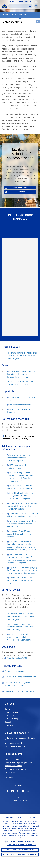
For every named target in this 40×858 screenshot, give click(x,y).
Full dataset (21, 192)
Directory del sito (11, 777)
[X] (7, 791)
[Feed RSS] (33, 791)
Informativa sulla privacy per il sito (18, 762)
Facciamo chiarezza (12, 716)
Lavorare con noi (11, 712)
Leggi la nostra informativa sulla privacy (21, 841)
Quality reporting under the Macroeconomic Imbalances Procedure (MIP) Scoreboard (20, 637)
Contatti (8, 722)
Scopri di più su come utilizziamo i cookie (21, 845)
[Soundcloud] (28, 791)
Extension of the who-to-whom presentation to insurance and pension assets (21, 524)
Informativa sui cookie (13, 766)
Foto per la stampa (12, 719)
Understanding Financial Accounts (19, 692)
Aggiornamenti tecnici (13, 743)
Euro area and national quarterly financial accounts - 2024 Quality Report (20, 617)
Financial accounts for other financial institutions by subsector (20, 458)
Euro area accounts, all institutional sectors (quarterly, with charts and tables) (22, 356)
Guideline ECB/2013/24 (17, 658)
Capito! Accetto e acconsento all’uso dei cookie (21, 849)
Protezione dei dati (12, 759)
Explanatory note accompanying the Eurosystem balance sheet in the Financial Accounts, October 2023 (22, 570)
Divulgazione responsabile (15, 746)
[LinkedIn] (12, 791)
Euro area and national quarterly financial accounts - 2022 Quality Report (20, 627)
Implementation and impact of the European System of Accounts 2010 (21, 580)
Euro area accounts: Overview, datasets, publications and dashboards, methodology (21, 374)
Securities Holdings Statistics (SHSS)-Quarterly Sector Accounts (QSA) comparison (21, 496)
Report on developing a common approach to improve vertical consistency (22, 506)
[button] (36, 2)
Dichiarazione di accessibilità (16, 769)
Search (30, 6)
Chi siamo (8, 709)
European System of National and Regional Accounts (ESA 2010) (19, 437)
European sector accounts (16, 671)
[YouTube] (23, 791)
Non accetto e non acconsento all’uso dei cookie (21, 854)
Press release (17, 187)
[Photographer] (38, 206)
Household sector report (20, 405)
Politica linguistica (12, 772)
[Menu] (36, 6)
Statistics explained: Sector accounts (20, 677)
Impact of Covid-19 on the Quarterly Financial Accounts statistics (19, 534)
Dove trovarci (10, 725)
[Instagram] (17, 791)
